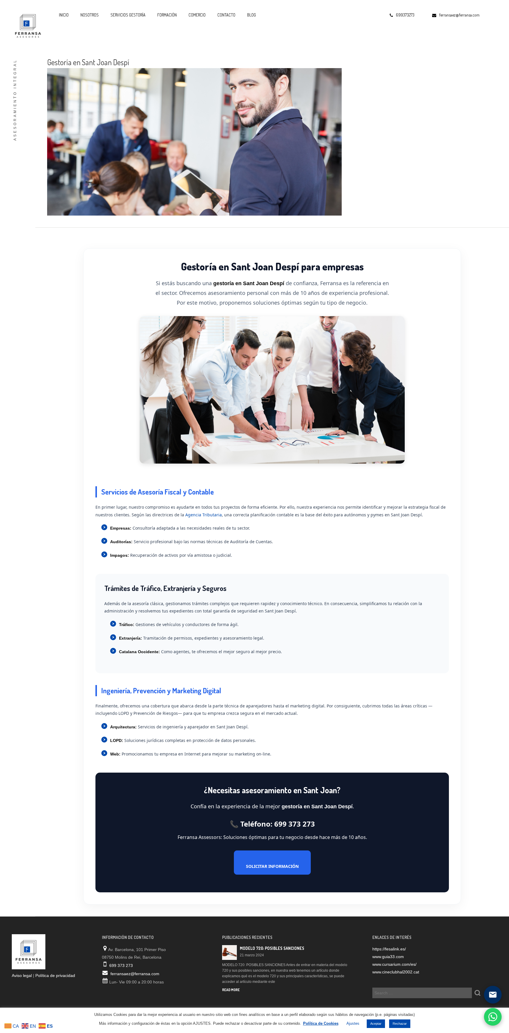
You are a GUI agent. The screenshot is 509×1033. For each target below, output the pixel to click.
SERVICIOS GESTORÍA (128, 14)
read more (231, 990)
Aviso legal (22, 975)
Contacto (226, 14)
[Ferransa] (26, 25)
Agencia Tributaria (203, 515)
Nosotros (89, 14)
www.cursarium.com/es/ (394, 964)
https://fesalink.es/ (389, 949)
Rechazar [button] (400, 1023)
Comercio (197, 14)
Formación (167, 14)
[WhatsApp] (493, 1017)
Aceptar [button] (375, 1023)
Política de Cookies (320, 1023)
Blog (251, 14)
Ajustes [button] (352, 1023)
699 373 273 (121, 965)
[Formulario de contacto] (493, 995)
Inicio (64, 14)
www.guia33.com (388, 956)
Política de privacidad (55, 975)
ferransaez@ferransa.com (134, 973)
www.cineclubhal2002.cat (395, 972)
